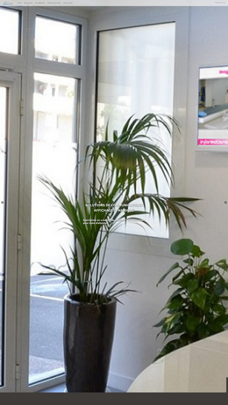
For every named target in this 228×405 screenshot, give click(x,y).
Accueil (19, 3)
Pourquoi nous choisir (54, 3)
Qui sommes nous (40, 3)
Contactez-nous (68, 3)
